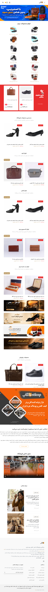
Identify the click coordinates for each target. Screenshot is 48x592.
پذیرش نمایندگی (41, 572)
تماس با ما (32, 567)
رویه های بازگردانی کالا (40, 577)
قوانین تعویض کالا (41, 575)
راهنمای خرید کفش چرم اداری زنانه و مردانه (33, 521)
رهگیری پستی (41, 580)
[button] (9, 2)
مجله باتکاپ (36, 492)
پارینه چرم (40, 551)
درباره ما (42, 567)
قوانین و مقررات (31, 575)
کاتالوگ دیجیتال (31, 570)
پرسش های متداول (30, 577)
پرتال (36, 589)
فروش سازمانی (31, 572)
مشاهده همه (40, 103)
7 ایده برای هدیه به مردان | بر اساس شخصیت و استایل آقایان (32, 497)
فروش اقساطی (31, 580)
